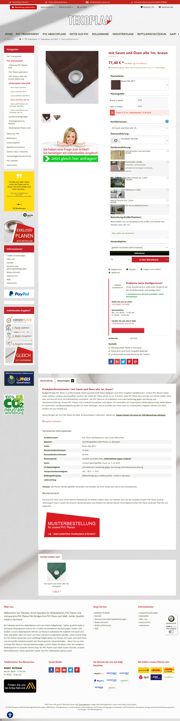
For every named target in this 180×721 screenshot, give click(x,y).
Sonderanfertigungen (18, 116)
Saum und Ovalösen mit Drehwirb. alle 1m (18, 111)
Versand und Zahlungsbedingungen (17, 267)
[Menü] (175, 615)
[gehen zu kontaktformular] (72, 143)
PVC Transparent (14, 56)
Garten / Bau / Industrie (17, 151)
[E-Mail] (135, 361)
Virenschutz (12, 165)
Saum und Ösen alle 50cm (20, 96)
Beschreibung (46, 380)
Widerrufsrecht (13, 272)
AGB (8, 279)
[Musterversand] (107, 524)
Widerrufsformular (103, 625)
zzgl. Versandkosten (140, 63)
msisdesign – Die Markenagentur (90, 709)
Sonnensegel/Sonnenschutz (19, 156)
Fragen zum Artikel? (152, 269)
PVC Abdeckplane (15, 61)
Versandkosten (84, 704)
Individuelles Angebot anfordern (128, 330)
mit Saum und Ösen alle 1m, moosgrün (56, 585)
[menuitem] (6, 7)
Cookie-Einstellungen (16, 255)
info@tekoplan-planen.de (100, 2)
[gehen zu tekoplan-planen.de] (20, 39)
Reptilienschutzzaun (16, 147)
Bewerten (115, 272)
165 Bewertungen (19, 208)
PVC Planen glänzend (18, 72)
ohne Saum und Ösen (18, 87)
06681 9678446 (161, 2)
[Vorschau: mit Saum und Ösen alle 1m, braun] (46, 117)
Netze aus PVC (13, 133)
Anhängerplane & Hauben (16, 122)
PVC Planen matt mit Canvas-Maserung (17, 77)
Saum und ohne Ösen (18, 91)
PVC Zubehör (12, 160)
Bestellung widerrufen (25, 7)
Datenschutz (12, 276)
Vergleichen (116, 269)
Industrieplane (13, 142)
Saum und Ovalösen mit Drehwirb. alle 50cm (18, 105)
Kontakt (10, 262)
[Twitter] (123, 361)
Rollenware (12, 138)
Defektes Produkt (102, 613)
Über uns (11, 259)
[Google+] (117, 361)
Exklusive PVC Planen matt (17, 66)
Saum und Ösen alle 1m (19, 100)
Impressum (12, 283)
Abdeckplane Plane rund (19, 128)
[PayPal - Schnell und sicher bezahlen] (19, 293)
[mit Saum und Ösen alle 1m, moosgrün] (56, 572)
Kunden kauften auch (50, 557)
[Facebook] (111, 361)
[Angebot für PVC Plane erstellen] (107, 421)
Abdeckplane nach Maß (19, 83)
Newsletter (144, 616)
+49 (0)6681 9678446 (121, 304)
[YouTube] (64, 670)
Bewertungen (65, 380)
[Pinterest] (129, 361)
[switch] (171, 631)
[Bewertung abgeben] (139, 59)
